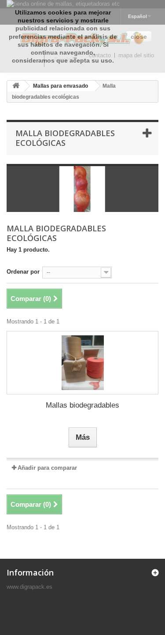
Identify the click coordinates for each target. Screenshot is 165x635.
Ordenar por (23, 271)
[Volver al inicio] (15, 86)
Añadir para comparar (47, 467)
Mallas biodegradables (82, 405)
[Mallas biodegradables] (82, 362)
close (139, 36)
